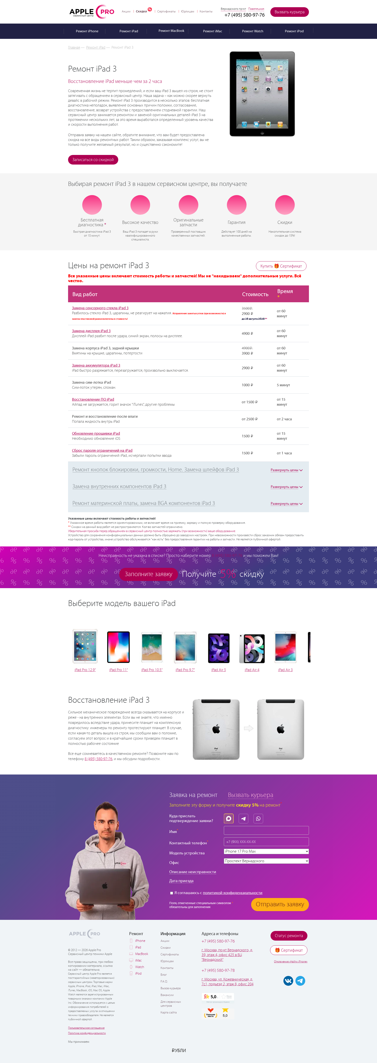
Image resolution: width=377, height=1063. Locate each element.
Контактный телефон (188, 842)
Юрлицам (187, 11)
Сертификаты (166, 11)
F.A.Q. (164, 981)
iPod (138, 973)
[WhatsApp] (259, 817)
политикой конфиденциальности (232, 893)
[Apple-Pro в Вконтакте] (288, 981)
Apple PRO (92, 11)
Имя (173, 831)
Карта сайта (169, 1012)
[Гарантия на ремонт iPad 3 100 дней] (236, 204)
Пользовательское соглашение (86, 1028)
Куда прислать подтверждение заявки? (191, 818)
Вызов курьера (171, 988)
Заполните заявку (148, 574)
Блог (164, 975)
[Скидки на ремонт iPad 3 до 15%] (285, 205)
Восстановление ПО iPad (93, 399)
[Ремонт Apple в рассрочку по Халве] (287, 1050)
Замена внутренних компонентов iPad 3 (119, 487)
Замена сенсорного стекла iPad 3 (100, 308)
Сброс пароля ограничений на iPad (102, 450)
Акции (126, 11)
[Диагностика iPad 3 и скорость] (92, 205)
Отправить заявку (280, 904)
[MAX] (230, 817)
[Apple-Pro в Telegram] (300, 981)
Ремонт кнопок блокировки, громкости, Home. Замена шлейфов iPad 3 (155, 470)
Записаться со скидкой (93, 160)
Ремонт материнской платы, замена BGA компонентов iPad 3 (143, 503)
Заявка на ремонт (193, 795)
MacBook (141, 954)
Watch (139, 967)
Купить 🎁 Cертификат (281, 266)
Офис (174, 862)
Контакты (206, 11)
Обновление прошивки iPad (96, 433)
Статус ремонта (289, 936)
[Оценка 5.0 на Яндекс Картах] (218, 998)
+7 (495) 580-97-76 (218, 941)
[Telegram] (244, 817)
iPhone (140, 941)
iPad (138, 947)
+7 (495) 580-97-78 (218, 970)
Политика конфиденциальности (87, 1033)
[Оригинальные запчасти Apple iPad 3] (188, 204)
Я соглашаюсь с (218, 893)
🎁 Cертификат (289, 950)
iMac (138, 960)
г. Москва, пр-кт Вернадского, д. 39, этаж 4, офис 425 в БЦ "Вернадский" (227, 955)
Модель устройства (187, 853)
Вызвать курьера (290, 12)
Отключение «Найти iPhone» (290, 961)
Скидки (141, 11)
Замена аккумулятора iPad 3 (96, 365)
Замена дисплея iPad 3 (91, 331)
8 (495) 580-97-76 (98, 759)
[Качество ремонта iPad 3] (140, 205)
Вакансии (167, 995)
